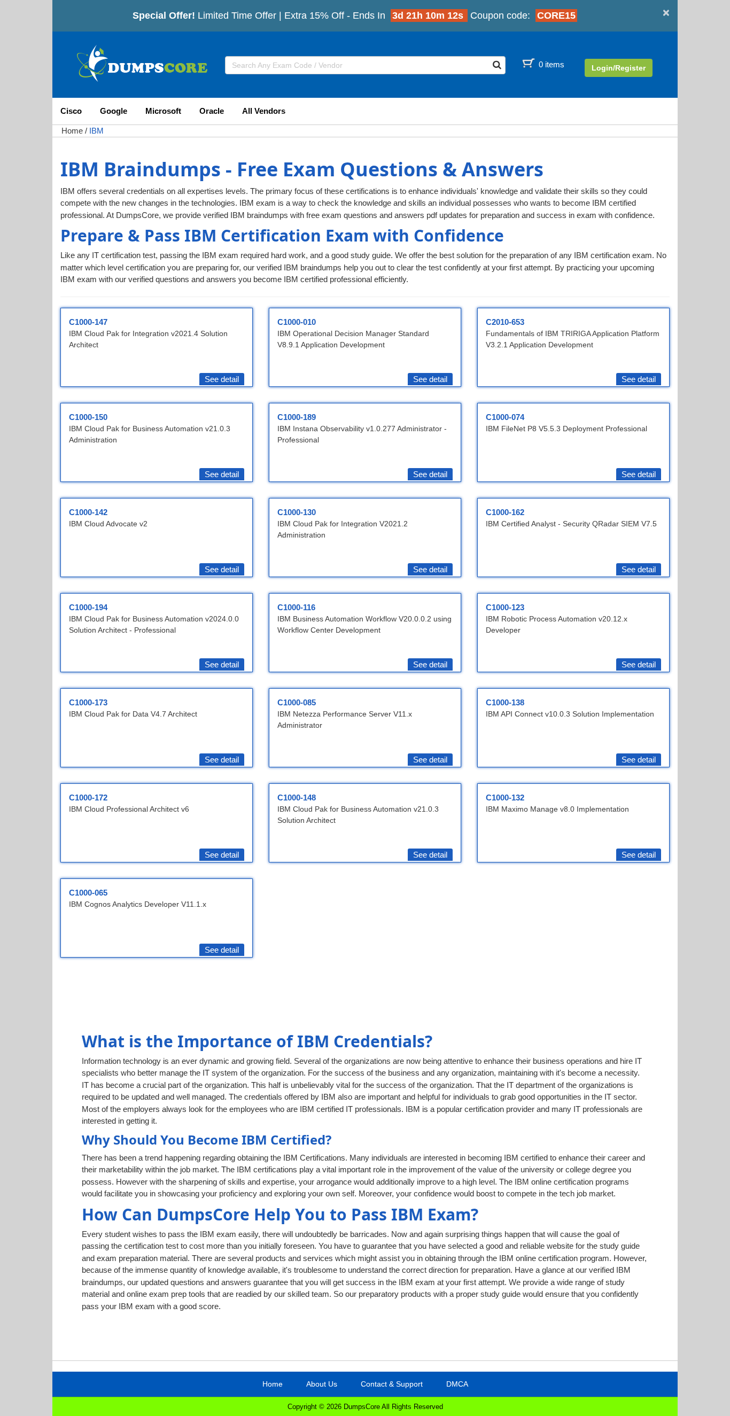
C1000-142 (88, 512)
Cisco (71, 110)
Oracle (211, 110)
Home (72, 130)
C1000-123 (505, 607)
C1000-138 (505, 702)
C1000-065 (88, 892)
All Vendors (263, 110)
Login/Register (619, 68)
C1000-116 (296, 607)
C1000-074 (505, 417)
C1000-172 (88, 797)
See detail (222, 379)
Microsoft (163, 110)
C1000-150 (88, 417)
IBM (96, 130)
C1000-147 (88, 321)
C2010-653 (505, 321)
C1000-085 (296, 702)
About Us (321, 1384)
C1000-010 (296, 321)
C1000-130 (296, 512)
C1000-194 (88, 607)
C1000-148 (296, 797)
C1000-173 (88, 702)
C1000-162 (505, 512)
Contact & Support (392, 1384)
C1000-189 (296, 417)
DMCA (457, 1384)
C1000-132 (505, 797)
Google (113, 110)
